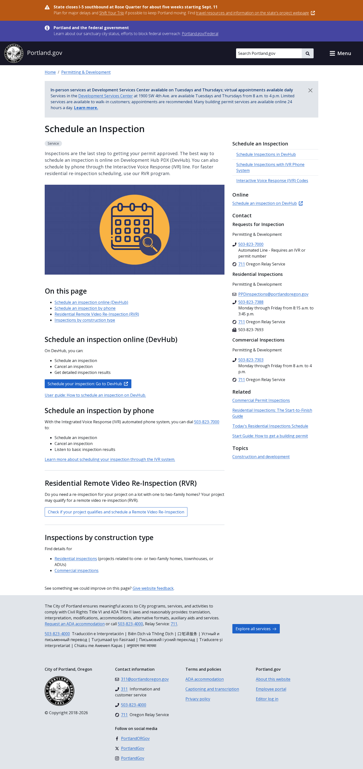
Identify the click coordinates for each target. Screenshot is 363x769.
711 (174, 624)
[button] (340, 53)
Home (50, 72)
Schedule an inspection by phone (85, 308)
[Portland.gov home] (33, 53)
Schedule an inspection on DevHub (264, 203)
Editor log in (267, 699)
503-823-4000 (130, 624)
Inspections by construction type (85, 320)
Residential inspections (76, 558)
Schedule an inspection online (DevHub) (91, 302)
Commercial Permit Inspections (261, 400)
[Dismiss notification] (310, 90)
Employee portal (271, 689)
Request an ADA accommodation (75, 624)
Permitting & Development (86, 72)
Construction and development (261, 456)
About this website (273, 679)
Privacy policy (197, 699)
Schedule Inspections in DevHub (266, 154)
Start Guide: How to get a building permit (270, 436)
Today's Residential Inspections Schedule (270, 426)
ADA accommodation (204, 679)
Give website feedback (153, 588)
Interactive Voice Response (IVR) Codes (272, 180)
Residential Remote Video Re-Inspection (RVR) (97, 314)
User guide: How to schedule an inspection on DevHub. (95, 395)
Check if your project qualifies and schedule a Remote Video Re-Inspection (116, 512)
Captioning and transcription (212, 689)
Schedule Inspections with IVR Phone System (270, 167)
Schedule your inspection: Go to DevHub (85, 383)
